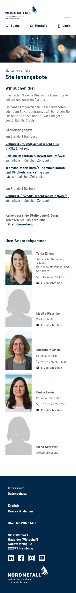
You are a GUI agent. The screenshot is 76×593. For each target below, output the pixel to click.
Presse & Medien (20, 511)
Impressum (16, 488)
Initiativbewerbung (19, 224)
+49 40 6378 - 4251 (53, 361)
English (13, 506)
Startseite (11, 70)
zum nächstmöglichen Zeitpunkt (35, 172)
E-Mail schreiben (51, 283)
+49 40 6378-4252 (53, 277)
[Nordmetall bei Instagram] (31, 557)
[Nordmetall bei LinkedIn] (11, 557)
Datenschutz (17, 494)
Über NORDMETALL (22, 523)
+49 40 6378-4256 (53, 404)
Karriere (24, 70)
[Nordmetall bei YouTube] (42, 557)
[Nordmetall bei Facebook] (21, 557)
